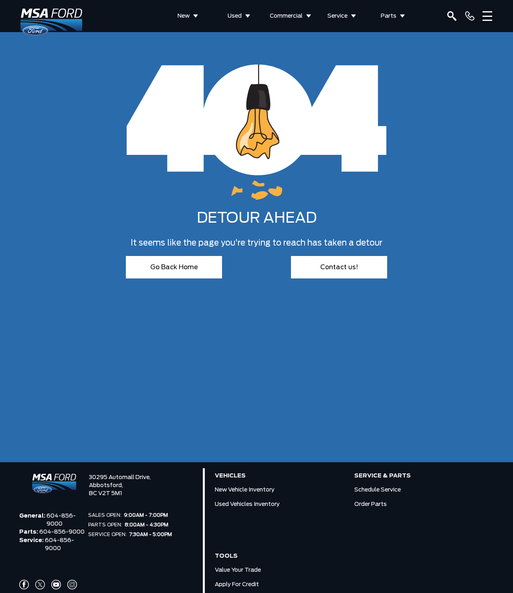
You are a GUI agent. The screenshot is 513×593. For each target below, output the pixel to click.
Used (235, 16)
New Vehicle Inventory (245, 490)
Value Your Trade (238, 570)
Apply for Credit (237, 584)
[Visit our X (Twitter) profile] (40, 584)
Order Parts (370, 504)
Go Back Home (174, 267)
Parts (388, 16)
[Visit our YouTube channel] (56, 584)
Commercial (286, 16)
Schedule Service (377, 490)
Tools (226, 556)
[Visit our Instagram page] (72, 584)
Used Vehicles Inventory (247, 504)
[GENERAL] (470, 16)
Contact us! (339, 267)
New (184, 16)
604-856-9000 (61, 520)
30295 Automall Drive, (120, 477)
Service (337, 16)
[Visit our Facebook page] (24, 584)
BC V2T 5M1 (105, 493)
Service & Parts (382, 476)
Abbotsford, (106, 485)
